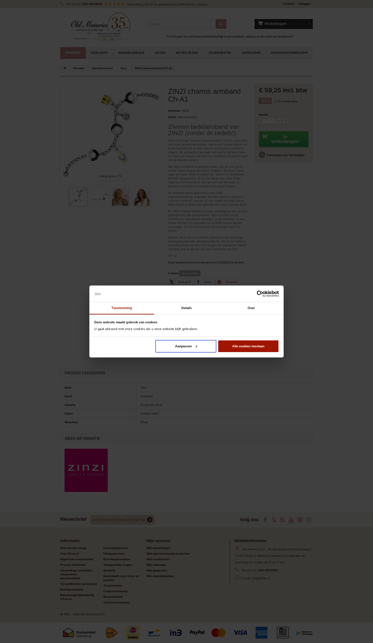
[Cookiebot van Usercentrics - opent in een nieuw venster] (260, 293)
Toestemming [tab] (121, 308)
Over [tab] (251, 308)
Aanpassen (183, 346)
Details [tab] (186, 308)
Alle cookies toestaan (248, 346)
